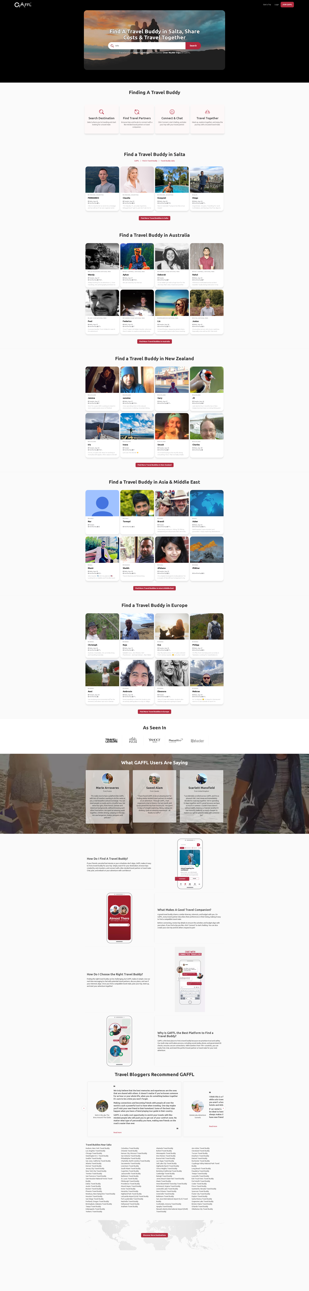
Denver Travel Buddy (94, 1166)
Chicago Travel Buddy (94, 1153)
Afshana (162, 568)
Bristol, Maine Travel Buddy (202, 1204)
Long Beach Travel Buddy (201, 1168)
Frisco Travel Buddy (199, 1186)
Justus (195, 321)
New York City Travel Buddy (96, 1171)
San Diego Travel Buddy (95, 1199)
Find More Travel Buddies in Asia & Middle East (154, 588)
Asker (195, 521)
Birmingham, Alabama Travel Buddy (99, 1204)
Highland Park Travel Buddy (131, 1194)
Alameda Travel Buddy (164, 1148)
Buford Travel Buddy (164, 1151)
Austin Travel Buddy (93, 1186)
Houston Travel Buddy (94, 1196)
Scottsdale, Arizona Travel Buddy (168, 1204)
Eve (159, 645)
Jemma (91, 398)
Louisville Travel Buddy (200, 1176)
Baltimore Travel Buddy (130, 1176)
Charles (196, 444)
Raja (125, 645)
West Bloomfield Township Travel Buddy (171, 1184)
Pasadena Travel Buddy (200, 1171)
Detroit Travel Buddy (199, 1158)
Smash (161, 444)
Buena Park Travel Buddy (165, 1158)
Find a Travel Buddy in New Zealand (154, 358)
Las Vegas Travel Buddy (165, 1161)
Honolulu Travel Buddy (129, 1191)
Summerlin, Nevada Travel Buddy (204, 1189)
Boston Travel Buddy (93, 1189)
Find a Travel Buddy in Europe (155, 605)
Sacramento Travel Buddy (130, 1163)
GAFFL (136, 161)
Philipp (195, 645)
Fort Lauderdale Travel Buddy (132, 1199)
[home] (23, 5)
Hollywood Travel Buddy (130, 1204)
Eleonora (162, 691)
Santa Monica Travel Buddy (202, 1199)
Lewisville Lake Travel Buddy (167, 1189)
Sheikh (126, 568)
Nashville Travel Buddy (129, 1201)
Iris (89, 444)
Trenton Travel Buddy (94, 1174)
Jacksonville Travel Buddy (131, 1174)
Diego (195, 198)
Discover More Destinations (154, 1235)
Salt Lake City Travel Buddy (166, 1163)
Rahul (195, 275)
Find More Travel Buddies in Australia (154, 341)
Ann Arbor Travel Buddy (201, 1148)
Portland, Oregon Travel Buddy (97, 1201)
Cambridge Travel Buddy (165, 1174)
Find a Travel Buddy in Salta (154, 154)
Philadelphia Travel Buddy (130, 1158)
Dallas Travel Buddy (93, 1184)
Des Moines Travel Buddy (166, 1156)
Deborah (162, 275)
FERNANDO (93, 198)
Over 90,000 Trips (172, 52)
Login (277, 5)
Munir (91, 568)
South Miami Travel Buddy (130, 1168)
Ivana (125, 444)
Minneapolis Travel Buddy (166, 1153)
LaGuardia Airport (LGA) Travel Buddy (134, 1196)
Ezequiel (162, 198)
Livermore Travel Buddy (130, 1166)
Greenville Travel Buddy (165, 1194)
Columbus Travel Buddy (130, 1148)
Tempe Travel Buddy (199, 1174)
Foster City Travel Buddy (201, 1194)
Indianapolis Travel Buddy (95, 1209)
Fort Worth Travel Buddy (201, 1181)
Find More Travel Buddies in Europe (154, 712)
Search (193, 45)
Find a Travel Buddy (149, 161)
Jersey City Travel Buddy (95, 1168)
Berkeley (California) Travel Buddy (169, 1171)
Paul (90, 321)
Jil (193, 398)
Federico (127, 321)
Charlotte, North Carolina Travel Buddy (135, 1161)
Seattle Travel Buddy (93, 1158)
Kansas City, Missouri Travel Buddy (134, 1153)
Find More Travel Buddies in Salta (154, 218)
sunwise (126, 398)
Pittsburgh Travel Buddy (130, 1181)
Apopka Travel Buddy (164, 1206)
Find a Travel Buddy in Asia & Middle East (154, 481)
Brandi (161, 521)
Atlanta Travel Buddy (93, 1163)
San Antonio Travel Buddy (130, 1156)
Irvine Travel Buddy (128, 1189)
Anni (90, 691)
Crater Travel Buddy (199, 1184)
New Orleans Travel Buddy (166, 1191)
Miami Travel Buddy (163, 1181)
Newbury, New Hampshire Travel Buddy (100, 1194)
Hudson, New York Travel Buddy (98, 1148)
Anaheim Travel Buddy (129, 1206)
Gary (160, 398)
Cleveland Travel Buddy (201, 1151)
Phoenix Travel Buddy (94, 1191)
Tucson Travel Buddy (200, 1153)
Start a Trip (267, 5)
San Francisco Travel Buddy (96, 1176)
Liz (159, 321)
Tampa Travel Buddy (93, 1206)
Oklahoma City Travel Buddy (202, 1209)
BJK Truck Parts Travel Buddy (203, 1179)
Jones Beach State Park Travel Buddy (170, 1179)
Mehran (196, 691)
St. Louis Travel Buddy (129, 1179)
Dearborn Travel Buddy (200, 1156)
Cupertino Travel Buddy (130, 1171)
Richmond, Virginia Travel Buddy (168, 1186)
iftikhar (196, 568)
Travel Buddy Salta (168, 161)
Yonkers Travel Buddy (94, 1212)
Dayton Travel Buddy (199, 1196)
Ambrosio (127, 691)
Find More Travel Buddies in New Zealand (155, 465)
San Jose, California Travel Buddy (98, 1161)
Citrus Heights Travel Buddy (166, 1168)
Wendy (91, 275)
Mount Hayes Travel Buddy (131, 1186)
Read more (118, 1132)
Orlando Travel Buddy (129, 1151)
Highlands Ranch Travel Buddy (167, 1166)
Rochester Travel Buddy (201, 1161)
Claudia (126, 198)
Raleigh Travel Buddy (164, 1176)
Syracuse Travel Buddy (200, 1191)
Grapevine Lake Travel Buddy (202, 1201)
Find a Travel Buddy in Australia (154, 235)
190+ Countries (141, 52)
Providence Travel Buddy (130, 1184)
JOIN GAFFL (287, 5)
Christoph (92, 645)
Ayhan (126, 275)
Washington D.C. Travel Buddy (97, 1156)
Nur (89, 521)
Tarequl (126, 521)
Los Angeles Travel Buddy (95, 1151)
